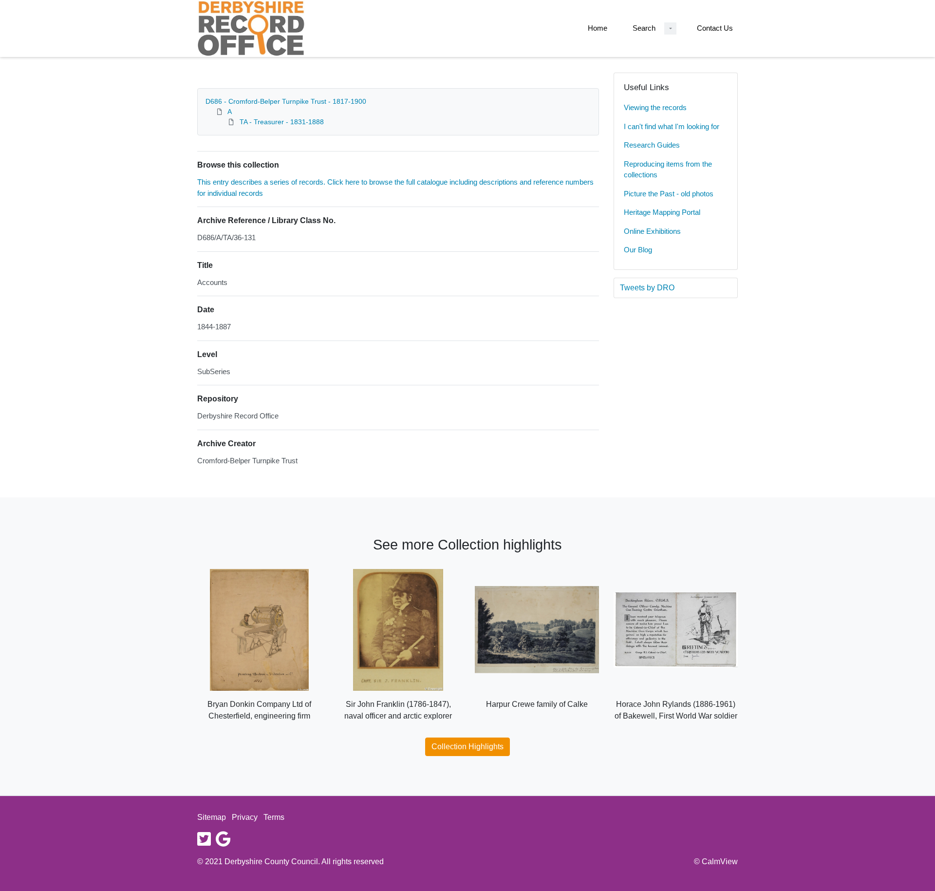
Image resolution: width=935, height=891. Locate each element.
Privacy (245, 817)
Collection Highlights (467, 746)
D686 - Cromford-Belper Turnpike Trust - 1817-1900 (286, 101)
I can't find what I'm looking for (671, 126)
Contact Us (715, 28)
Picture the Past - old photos (668, 194)
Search (644, 28)
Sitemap (211, 817)
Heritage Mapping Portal (662, 212)
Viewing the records (655, 107)
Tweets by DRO (647, 288)
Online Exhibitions (652, 231)
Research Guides (652, 145)
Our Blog (638, 250)
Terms (273, 817)
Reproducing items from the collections (668, 169)
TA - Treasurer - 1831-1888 (282, 122)
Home (597, 28)
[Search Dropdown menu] (670, 28)
